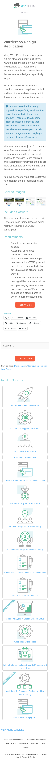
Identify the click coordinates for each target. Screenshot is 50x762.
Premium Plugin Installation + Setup (25, 526)
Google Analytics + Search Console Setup (25, 619)
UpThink (28, 754)
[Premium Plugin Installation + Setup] (25, 523)
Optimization (33, 366)
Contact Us (25, 747)
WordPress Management (14, 739)
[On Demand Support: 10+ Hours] (25, 425)
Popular (43, 366)
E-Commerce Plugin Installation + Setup (25, 550)
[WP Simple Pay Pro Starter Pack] (25, 500)
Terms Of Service (29, 757)
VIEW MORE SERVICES (12, 730)
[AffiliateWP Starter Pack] (25, 448)
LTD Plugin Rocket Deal (25, 457)
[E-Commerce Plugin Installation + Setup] (25, 546)
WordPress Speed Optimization (25, 405)
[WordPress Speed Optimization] (25, 402)
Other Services (10, 743)
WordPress (6, 369)
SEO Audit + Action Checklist (25, 596)
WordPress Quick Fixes (25, 642)
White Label (23, 743)
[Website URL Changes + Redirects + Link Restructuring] (25, 688)
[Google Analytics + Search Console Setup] (25, 615)
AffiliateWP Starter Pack (25, 451)
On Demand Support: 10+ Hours (25, 428)
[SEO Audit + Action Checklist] (25, 592)
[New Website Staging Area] (25, 714)
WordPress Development (36, 739)
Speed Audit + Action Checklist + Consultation (25, 573)
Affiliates (34, 743)
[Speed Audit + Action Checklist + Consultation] (25, 569)
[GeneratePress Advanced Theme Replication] (25, 477)
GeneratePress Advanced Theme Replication (25, 480)
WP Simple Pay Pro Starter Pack (25, 503)
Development (20, 366)
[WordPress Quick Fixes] (25, 638)
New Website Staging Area (25, 717)
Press (43, 743)
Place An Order (25, 305)
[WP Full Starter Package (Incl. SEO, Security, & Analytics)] (25, 661)
